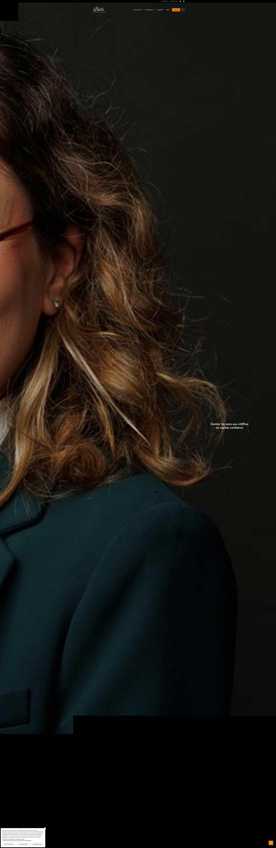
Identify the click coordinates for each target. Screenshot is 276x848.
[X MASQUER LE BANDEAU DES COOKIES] (45, 828)
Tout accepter (9, 844)
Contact (176, 10)
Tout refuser (23, 844)
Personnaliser (37, 844)
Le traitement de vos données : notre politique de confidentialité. (16, 840)
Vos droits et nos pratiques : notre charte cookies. (13, 839)
